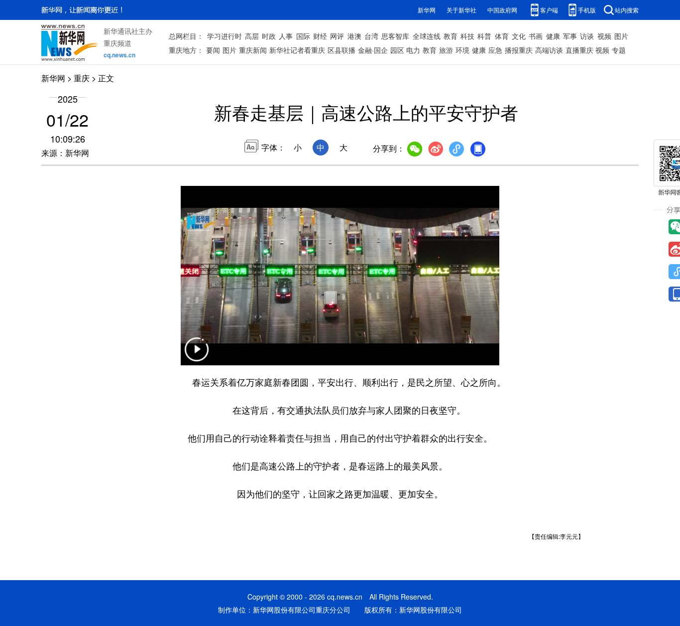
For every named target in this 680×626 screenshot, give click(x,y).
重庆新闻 (253, 50)
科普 (484, 36)
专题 (619, 50)
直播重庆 (579, 50)
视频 (604, 36)
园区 (397, 50)
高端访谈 (549, 50)
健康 (553, 36)
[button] (196, 355)
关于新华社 (461, 9)
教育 (450, 36)
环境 (462, 50)
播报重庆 (519, 50)
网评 (337, 36)
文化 (519, 36)
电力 (413, 50)
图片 (621, 36)
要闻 (213, 50)
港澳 (354, 36)
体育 (502, 36)
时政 (269, 36)
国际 (303, 36)
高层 (252, 36)
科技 (467, 36)
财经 (320, 36)
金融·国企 (373, 50)
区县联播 (341, 50)
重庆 (82, 78)
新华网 (427, 9)
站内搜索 (627, 9)
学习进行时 (224, 36)
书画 (536, 36)
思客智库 (395, 36)
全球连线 (427, 36)
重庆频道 (117, 43)
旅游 (446, 50)
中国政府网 (502, 9)
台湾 (371, 36)
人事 (286, 36)
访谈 (587, 36)
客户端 (549, 9)
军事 (570, 36)
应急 (495, 50)
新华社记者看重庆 (297, 50)
